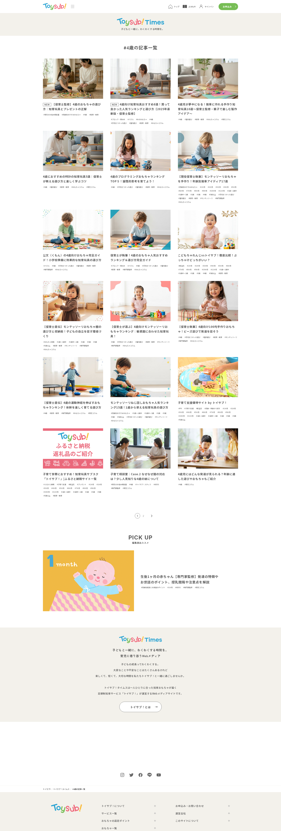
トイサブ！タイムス (115, 687)
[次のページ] (151, 515)
